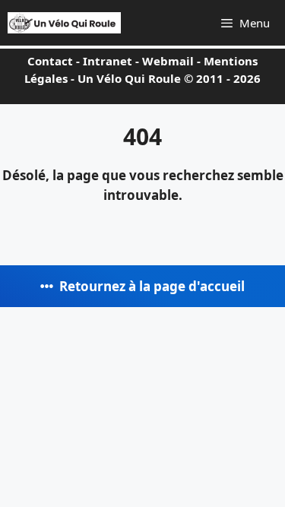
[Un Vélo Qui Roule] (64, 23)
